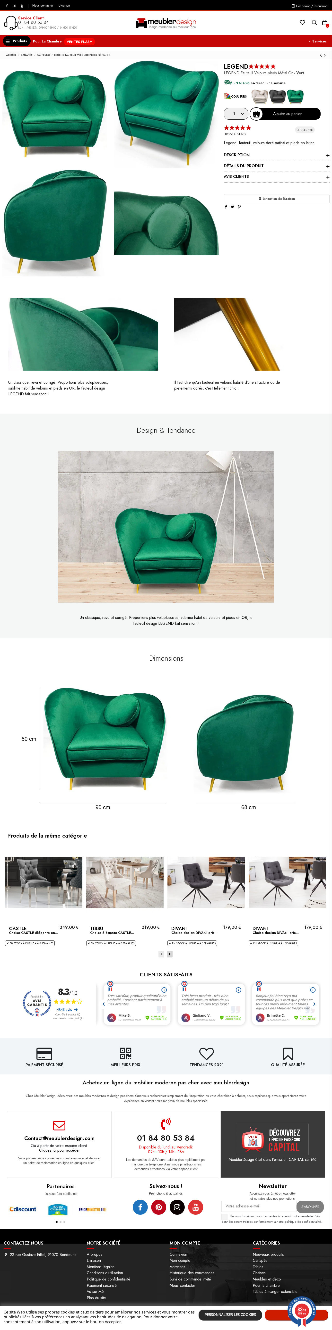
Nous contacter (43, 5)
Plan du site (96, 1298)
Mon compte (180, 1260)
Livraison (64, 5)
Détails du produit (244, 166)
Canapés (260, 1260)
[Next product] (325, 55)
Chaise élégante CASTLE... (112, 932)
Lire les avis (305, 130)
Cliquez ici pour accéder (59, 1150)
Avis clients (236, 176)
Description (237, 155)
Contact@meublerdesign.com (59, 1138)
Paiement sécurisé (102, 1285)
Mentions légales (100, 1266)
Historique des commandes (192, 1273)
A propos (94, 1254)
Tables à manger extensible (275, 1291)
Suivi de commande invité (190, 1279)
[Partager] (226, 207)
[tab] (277, 155)
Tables (258, 1266)
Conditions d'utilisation (105, 1273)
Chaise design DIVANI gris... (194, 932)
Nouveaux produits (268, 1254)
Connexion (178, 1254)
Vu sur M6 (95, 1291)
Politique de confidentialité (108, 1279)
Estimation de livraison (278, 198)
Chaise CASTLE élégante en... (33, 932)
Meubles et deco (267, 1279)
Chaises (259, 1273)
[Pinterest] (239, 207)
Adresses (177, 1266)
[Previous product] (322, 55)
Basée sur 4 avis (235, 134)
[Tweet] (232, 207)
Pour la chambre (266, 1285)
